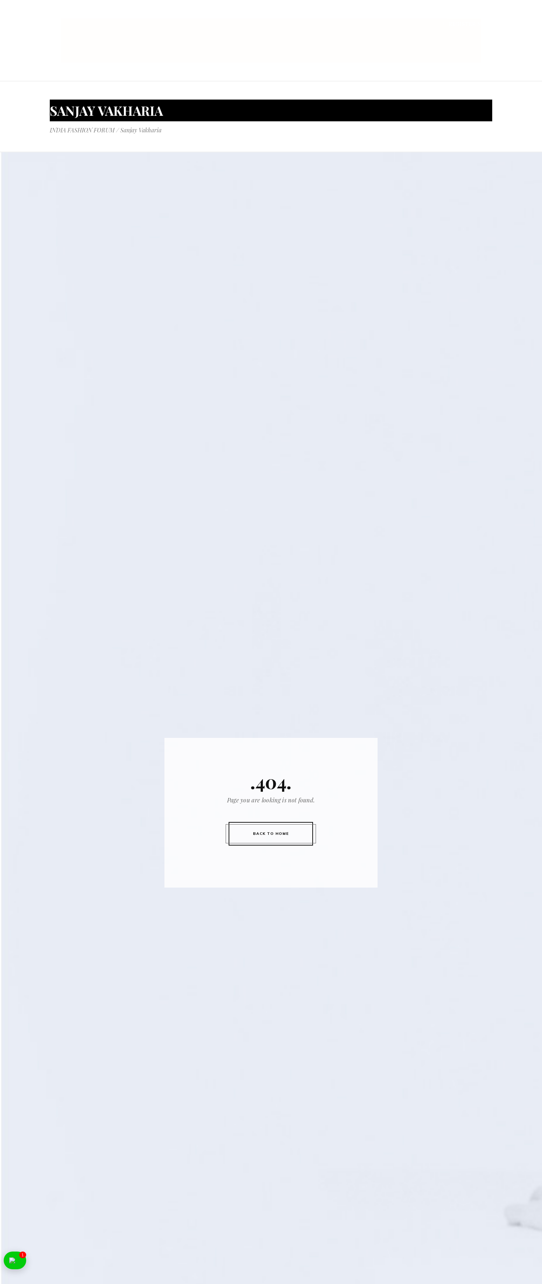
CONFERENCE (250, 14)
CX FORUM (478, 14)
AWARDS (395, 14)
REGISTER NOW (469, 24)
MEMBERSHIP (435, 14)
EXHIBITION (294, 14)
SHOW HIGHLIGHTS (347, 14)
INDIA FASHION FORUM (82, 130)
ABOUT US (209, 14)
